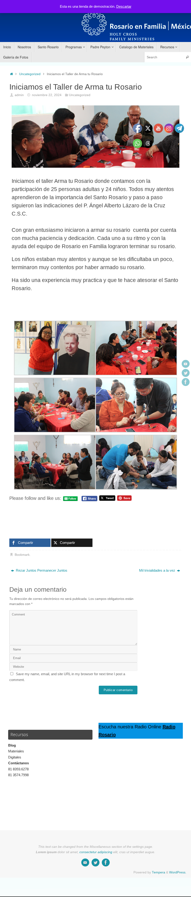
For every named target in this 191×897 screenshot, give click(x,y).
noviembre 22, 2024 (46, 95)
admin (19, 95)
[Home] (11, 74)
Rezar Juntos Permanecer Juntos (41, 570)
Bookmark (22, 554)
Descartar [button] (123, 6)
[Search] (187, 57)
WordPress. (177, 872)
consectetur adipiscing (95, 852)
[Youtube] (186, 364)
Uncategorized (30, 74)
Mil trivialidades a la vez (157, 570)
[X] (186, 373)
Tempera (158, 872)
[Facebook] (186, 382)
